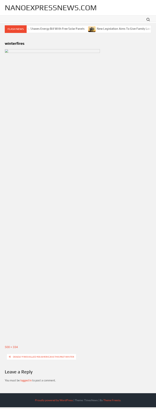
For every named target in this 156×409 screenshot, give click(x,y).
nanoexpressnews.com (51, 7)
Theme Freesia (111, 400)
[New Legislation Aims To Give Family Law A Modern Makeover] (89, 28)
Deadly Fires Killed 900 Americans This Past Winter (43, 356)
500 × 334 (11, 347)
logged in (26, 380)
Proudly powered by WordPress (54, 400)
